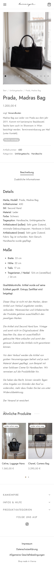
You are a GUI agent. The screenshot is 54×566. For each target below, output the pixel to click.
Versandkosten (14, 112)
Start (4, 90)
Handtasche (36, 153)
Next (45, 48)
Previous (9, 48)
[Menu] (5, 4)
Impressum (27, 543)
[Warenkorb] (49, 4)
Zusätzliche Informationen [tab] (27, 179)
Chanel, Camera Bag (38, 463)
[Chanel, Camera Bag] (40, 441)
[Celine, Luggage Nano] (14, 441)
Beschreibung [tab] (27, 172)
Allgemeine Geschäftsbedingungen (27, 555)
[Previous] (6, 442)
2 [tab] (28, 477)
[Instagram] (27, 524)
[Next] (48, 442)
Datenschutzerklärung (27, 549)
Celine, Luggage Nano (13, 463)
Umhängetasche (16, 90)
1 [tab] (25, 477)
